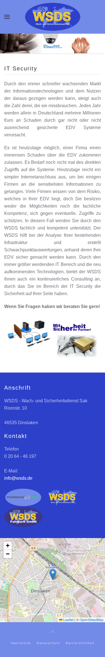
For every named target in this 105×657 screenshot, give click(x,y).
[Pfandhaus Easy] (23, 497)
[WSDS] (62, 497)
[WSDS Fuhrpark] (23, 516)
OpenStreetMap (92, 619)
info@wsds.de (18, 478)
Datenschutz (48, 643)
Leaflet (68, 619)
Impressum (21, 643)
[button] (7, 17)
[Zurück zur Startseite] (52, 17)
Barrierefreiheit (80, 643)
